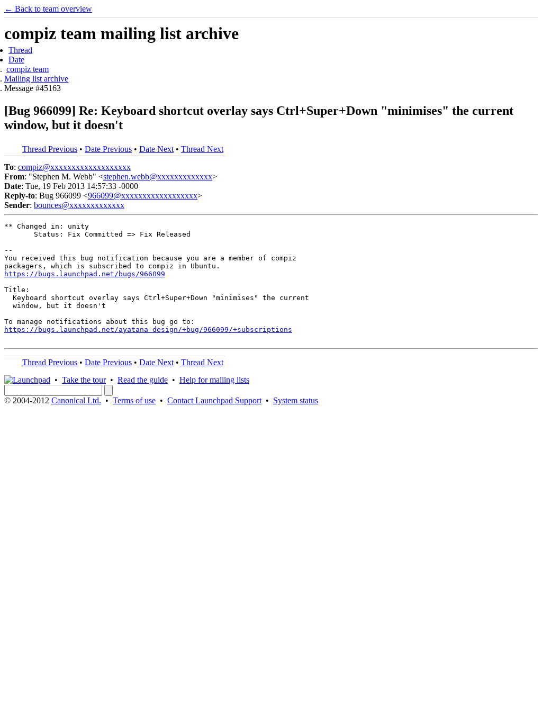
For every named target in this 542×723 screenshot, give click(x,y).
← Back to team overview (48, 8)
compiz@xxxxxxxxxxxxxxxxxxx (74, 166)
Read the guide (143, 379)
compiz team (27, 69)
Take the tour (84, 379)
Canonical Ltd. (76, 400)
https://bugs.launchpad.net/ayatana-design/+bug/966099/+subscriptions (148, 329)
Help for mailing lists (214, 379)
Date (16, 59)
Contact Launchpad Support (214, 400)
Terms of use (134, 400)
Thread (20, 50)
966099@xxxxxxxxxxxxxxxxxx (142, 195)
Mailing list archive (36, 78)
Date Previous (108, 148)
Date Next (156, 148)
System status (295, 400)
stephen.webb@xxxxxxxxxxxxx (157, 176)
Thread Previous (49, 148)
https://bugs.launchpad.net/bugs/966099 (84, 274)
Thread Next (202, 148)
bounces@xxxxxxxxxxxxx (79, 205)
